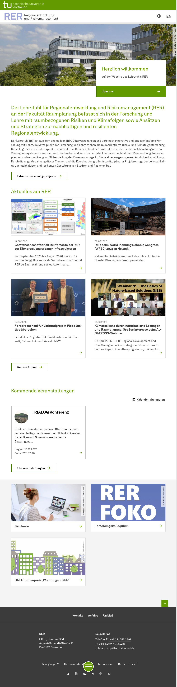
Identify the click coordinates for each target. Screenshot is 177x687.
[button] (131, 91)
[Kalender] (76, 674)
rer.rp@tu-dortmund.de (120, 648)
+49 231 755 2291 (120, 639)
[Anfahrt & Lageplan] (93, 674)
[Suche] (68, 674)
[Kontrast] (159, 16)
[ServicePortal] (101, 674)
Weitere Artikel (27, 367)
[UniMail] (109, 674)
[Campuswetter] (84, 674)
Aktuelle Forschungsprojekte (36, 176)
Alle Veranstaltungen (31, 468)
